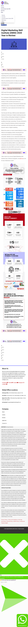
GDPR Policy (16, 521)
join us (21, 158)
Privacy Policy (4, 519)
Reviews (3, 10)
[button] (14, 53)
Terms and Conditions (13, 519)
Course (2, 7)
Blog (2, 12)
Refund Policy (10, 521)
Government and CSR (5, 9)
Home (2, 5)
